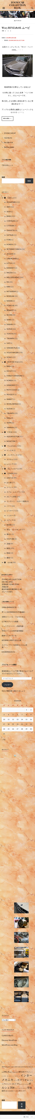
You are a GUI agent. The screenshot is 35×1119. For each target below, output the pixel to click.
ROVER (9, 315)
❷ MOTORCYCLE (11, 362)
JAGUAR (10, 254)
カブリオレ (23, 1079)
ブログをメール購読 (9, 664)
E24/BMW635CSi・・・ (11, 652)
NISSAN (10, 301)
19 (13, 724)
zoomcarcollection (16, 40)
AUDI (9, 212)
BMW (9, 216)
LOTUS (9, 263)
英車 (6, 1091)
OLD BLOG (8, 138)
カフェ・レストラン (14, 492)
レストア (10, 464)
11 (8, 719)
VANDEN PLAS (12, 348)
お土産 (9, 482)
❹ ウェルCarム (10, 446)
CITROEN (10, 226)
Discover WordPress (9, 1040)
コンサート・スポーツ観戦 (16, 501)
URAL (9, 418)
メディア (10, 520)
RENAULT (10, 310)
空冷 (29, 1087)
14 (22, 719)
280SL (9, 1066)
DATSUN (10, 235)
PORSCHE (10, 306)
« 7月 (3, 740)
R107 (10, 1072)
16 (31, 719)
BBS (30, 1066)
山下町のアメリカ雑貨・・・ (12, 621)
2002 (19, 1066)
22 (26, 724)
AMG (8, 207)
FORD (9, 240)
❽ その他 (8, 562)
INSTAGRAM (9, 147)
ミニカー (10, 515)
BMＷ (9, 366)
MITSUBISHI (11, 291)
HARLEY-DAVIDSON (14, 376)
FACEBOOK (8, 143)
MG (8, 282)
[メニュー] (4, 8)
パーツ (9, 506)
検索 (3, 177)
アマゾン (27, 1072)
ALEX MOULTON (13, 437)
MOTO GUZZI (12, 390)
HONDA (10, 244)
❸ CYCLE (8, 432)
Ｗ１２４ (22, 1091)
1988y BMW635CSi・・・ (11, 607)
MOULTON (11, 441)
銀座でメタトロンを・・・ (12, 636)
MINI (8, 287)
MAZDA (10, 273)
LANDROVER (12, 259)
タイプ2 (22, 1084)
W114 (21, 1072)
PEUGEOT (10, 395)
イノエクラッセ (16, 1076)
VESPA (9, 423)
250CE (5, 1066)
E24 (3, 1072)
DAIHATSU (11, 230)
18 (8, 724)
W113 (17, 1072)
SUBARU (10, 324)
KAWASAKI (11, 385)
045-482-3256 (7, 582)
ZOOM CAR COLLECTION (11, 579)
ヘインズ (26, 1084)
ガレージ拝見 (12, 497)
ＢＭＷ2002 (10, 1091)
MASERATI (11, 268)
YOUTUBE (10, 539)
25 (8, 729)
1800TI (16, 1066)
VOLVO (9, 357)
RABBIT (10, 399)
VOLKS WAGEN (12, 353)
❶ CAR (7, 198)
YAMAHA (10, 427)
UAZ (8, 343)
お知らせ (10, 478)
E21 (32, 1066)
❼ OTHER (8, 473)
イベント (10, 487)
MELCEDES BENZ (13, 277)
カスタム (10, 459)
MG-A (6, 1072)
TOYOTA (10, 334)
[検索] (30, 8)
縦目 (3, 1091)
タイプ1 (16, 1084)
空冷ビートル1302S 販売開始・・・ (15, 631)
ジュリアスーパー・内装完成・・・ (15, 626)
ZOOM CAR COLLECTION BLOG (17, 5)
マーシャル (17, 1088)
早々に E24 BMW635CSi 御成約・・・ (16, 612)
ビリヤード (11, 511)
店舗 (8, 544)
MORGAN (10, 296)
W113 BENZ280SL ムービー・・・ (16, 29)
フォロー (7, 685)
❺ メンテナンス (10, 455)
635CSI (12, 1066)
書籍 (8, 558)
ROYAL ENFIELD (12, 404)
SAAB (9, 320)
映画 (8, 553)
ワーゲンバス (24, 1088)
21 (22, 724)
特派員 (9, 525)
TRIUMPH (10, 338)
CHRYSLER (11, 221)
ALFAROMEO (12, 202)
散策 (8, 548)
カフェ (15, 1080)
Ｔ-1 (15, 1091)
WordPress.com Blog (9, 1045)
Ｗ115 (17, 1091)
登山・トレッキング (14, 529)
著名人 (9, 534)
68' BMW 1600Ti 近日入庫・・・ (14, 640)
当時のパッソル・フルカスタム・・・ (16, 617)
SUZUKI (10, 329)
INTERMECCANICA (14, 249)
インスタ (10, 450)
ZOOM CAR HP (10, 133)
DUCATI (10, 371)
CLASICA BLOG (7, 1036)
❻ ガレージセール (11, 469)
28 (22, 729)
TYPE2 (13, 1072)
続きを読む (6, 119)
